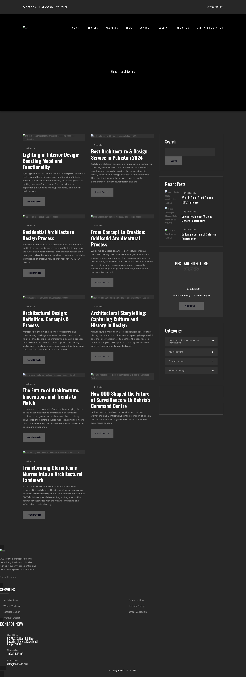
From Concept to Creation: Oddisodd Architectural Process (118, 238)
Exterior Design (11, 612)
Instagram (46, 7)
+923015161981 (215, 7)
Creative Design (138, 612)
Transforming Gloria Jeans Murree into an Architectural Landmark (52, 474)
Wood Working (11, 606)
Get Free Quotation (210, 27)
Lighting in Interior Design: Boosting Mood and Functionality (51, 161)
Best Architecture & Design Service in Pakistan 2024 (119, 154)
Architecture (30, 148)
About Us (183, 27)
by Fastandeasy (190, 192)
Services (92, 27)
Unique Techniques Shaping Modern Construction (197, 218)
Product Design (11, 618)
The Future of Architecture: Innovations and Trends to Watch (51, 396)
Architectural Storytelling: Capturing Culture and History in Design (118, 319)
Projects (112, 27)
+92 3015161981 (192, 288)
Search (170, 142)
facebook (29, 7)
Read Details (34, 201)
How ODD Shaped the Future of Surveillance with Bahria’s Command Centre (120, 399)
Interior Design (177, 370)
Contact (145, 27)
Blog (129, 27)
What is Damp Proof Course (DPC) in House (197, 199)
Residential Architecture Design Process (48, 235)
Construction (176, 361)
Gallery (163, 27)
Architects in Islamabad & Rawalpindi (184, 341)
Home (75, 27)
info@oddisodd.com (17, 663)
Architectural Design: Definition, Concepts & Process (46, 319)
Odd (127, 670)
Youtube (62, 7)
